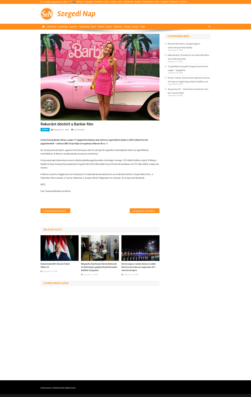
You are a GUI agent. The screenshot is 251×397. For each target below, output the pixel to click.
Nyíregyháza (148, 2)
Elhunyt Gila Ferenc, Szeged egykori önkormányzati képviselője (184, 46)
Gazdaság (63, 26)
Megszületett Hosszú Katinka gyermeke (57, 211)
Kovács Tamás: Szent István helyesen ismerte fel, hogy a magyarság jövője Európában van (189, 80)
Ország (127, 26)
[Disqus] (100, 333)
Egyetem (73, 26)
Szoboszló (174, 2)
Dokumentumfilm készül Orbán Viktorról (55, 265)
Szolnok (183, 2)
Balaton (80, 2)
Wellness (118, 26)
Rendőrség (84, 26)
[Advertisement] (175, 13)
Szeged (165, 2)
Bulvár (109, 26)
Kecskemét (128, 2)
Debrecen (99, 2)
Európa (113, 2)
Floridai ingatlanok (56, 283)
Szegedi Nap (76, 13)
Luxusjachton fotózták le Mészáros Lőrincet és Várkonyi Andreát (145, 211)
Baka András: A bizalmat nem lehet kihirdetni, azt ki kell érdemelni (188, 57)
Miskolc (138, 2)
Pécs (157, 2)
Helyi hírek (52, 26)
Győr (120, 2)
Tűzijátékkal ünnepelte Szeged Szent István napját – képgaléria (188, 68)
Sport (93, 26)
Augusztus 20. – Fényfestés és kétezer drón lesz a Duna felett (188, 91)
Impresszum (46, 388)
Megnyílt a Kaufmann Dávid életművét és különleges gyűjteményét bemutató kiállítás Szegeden (99, 267)
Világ (142, 26)
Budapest (89, 2)
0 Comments (79, 130)
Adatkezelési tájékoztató (64, 388)
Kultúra (101, 26)
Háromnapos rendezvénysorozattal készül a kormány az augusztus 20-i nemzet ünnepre (138, 267)
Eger (107, 2)
